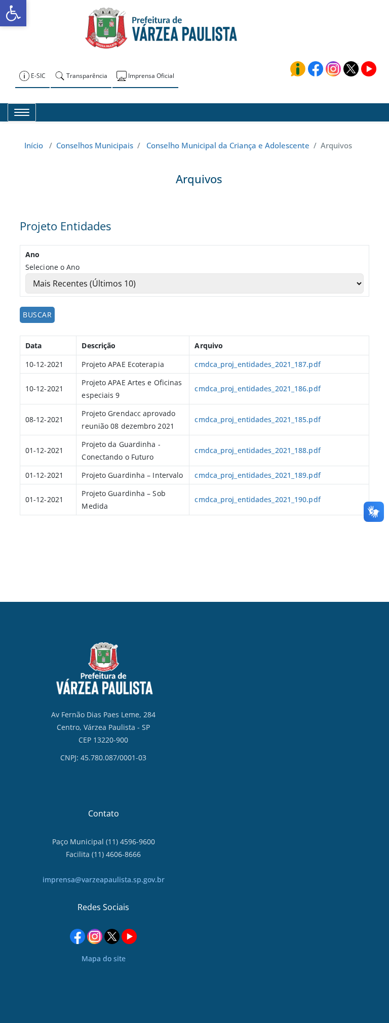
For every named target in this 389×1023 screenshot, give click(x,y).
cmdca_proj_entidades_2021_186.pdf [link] (257, 388)
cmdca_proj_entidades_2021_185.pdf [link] (257, 419)
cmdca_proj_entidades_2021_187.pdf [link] (257, 364)
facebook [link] (315, 68)
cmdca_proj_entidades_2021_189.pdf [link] (257, 475)
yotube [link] (368, 68)
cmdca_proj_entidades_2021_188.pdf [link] (257, 450)
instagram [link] (333, 68)
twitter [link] (351, 68)
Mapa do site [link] (104, 958)
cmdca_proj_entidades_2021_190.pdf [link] (257, 499)
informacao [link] (297, 68)
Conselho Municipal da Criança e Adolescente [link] (227, 145)
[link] (13, 13)
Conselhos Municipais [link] (94, 145)
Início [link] (33, 145)
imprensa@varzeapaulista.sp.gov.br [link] (104, 879)
